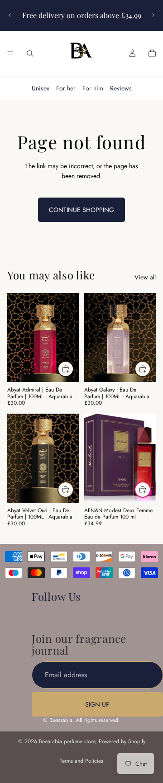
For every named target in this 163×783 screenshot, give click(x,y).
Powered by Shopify (122, 741)
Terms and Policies (81, 761)
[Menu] (10, 53)
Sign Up (97, 704)
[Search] (30, 53)
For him (92, 88)
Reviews (121, 88)
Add (73, 368)
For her (66, 88)
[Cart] (152, 53)
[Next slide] (153, 15)
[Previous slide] (10, 15)
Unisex (40, 88)
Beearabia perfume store (67, 741)
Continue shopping (81, 209)
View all (145, 277)
